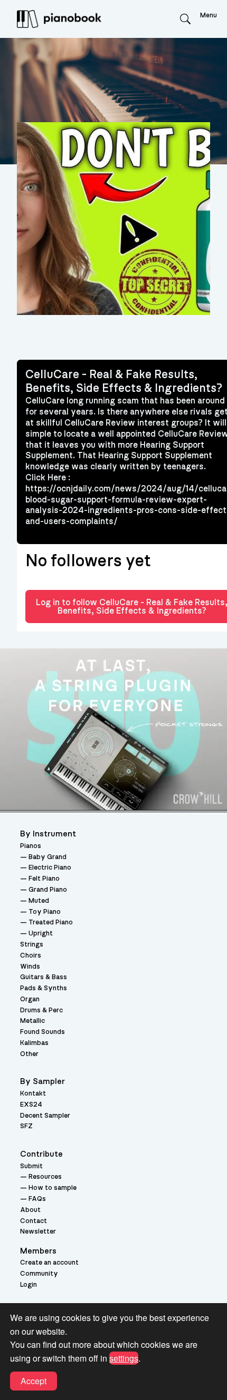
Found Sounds (42, 1032)
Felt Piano (44, 878)
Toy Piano (45, 912)
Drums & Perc (41, 1010)
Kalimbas (34, 1043)
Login (28, 1284)
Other (29, 1054)
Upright (41, 933)
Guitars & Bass (43, 977)
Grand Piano (48, 889)
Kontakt (33, 1093)
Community (39, 1273)
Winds (30, 966)
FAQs (37, 1199)
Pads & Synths (43, 988)
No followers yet (87, 561)
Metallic (32, 1021)
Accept (33, 1381)
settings (123, 1358)
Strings (31, 944)
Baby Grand (48, 857)
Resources (45, 1177)
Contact (33, 1221)
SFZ (26, 1126)
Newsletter (38, 1231)
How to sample (53, 1188)
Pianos (30, 846)
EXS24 (31, 1104)
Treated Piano (51, 922)
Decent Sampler (45, 1115)
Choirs (30, 955)
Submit (31, 1166)
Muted (39, 901)
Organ (30, 999)
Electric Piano (50, 867)
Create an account (49, 1262)
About (30, 1210)
